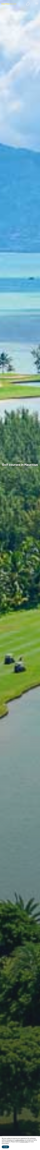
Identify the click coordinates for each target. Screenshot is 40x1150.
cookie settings (19, 1140)
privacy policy (24, 1142)
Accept (5, 1147)
